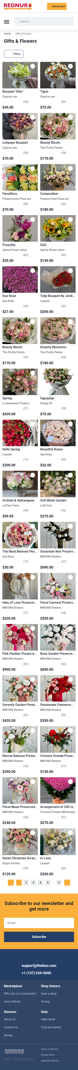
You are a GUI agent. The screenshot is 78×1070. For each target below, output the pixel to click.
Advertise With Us (50, 1060)
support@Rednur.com (39, 965)
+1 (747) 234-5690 (36, 973)
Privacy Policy (48, 1055)
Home (7, 33)
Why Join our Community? (20, 993)
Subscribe (39, 937)
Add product (58, 6)
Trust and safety (51, 1027)
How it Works (12, 1001)
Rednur (18, 6)
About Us (9, 1019)
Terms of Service (49, 1049)
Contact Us (11, 1027)
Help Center (48, 1019)
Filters (17, 53)
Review (8, 1035)
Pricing (45, 1001)
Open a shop (49, 993)
